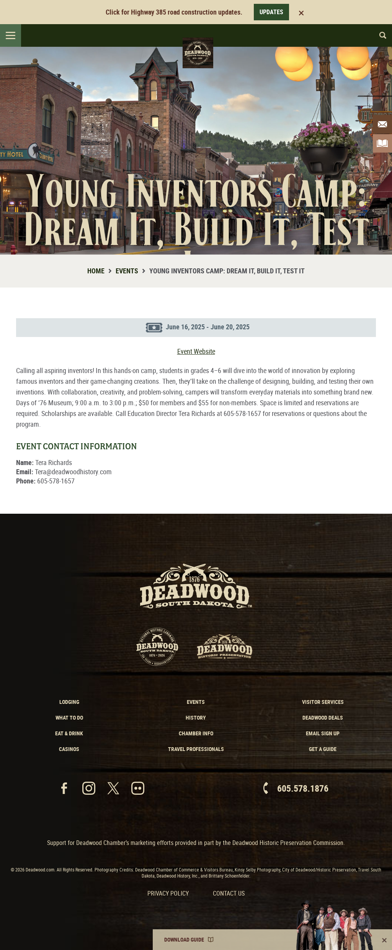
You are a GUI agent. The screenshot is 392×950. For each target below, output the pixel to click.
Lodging (69, 701)
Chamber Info (196, 733)
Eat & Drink (69, 733)
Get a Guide (322, 749)
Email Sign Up (323, 733)
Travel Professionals (196, 749)
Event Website (196, 351)
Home (96, 270)
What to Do (69, 717)
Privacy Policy (168, 893)
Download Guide (184, 939)
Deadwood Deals (322, 717)
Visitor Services (323, 701)
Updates (271, 12)
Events (127, 270)
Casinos (69, 749)
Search (379, 35)
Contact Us (229, 893)
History (196, 717)
